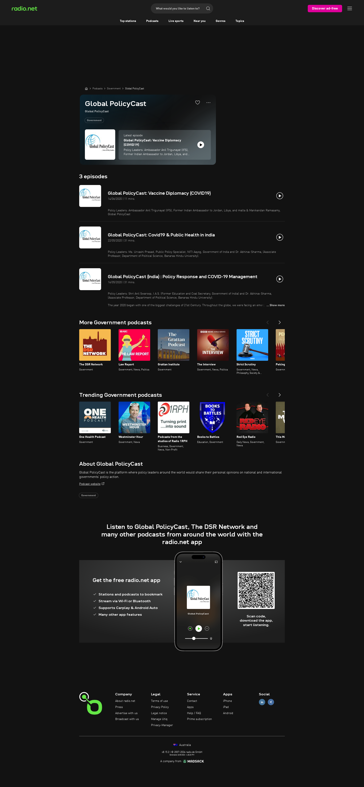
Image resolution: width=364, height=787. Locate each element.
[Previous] (267, 321)
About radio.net (125, 701)
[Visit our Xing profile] (271, 702)
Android (228, 713)
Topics (240, 21)
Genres (220, 21)
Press (119, 707)
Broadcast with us (127, 719)
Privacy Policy (160, 707)
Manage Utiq (159, 719)
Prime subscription (199, 719)
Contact (192, 701)
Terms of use (159, 701)
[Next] (280, 321)
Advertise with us (126, 713)
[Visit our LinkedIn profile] (262, 702)
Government (94, 120)
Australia (184, 745)
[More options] (208, 102)
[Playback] (200, 144)
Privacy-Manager (162, 725)
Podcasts (152, 21)
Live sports (176, 21)
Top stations (128, 21)
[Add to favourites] (197, 102)
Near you (200, 21)
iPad (226, 707)
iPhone (227, 701)
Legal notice (159, 713)
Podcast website (89, 484)
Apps (190, 707)
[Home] (86, 88)
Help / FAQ (194, 713)
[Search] (208, 8)
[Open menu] (349, 8)
